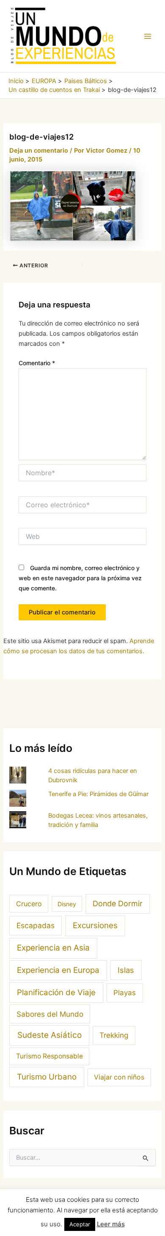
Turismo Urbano (47, 1077)
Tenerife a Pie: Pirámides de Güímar (98, 794)
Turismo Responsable (49, 1056)
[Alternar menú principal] (148, 36)
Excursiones (95, 925)
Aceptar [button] (79, 1224)
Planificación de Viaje (56, 992)
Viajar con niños (119, 1077)
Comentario (37, 362)
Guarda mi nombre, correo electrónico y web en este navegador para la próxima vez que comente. (80, 578)
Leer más (111, 1224)
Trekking (113, 1035)
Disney (67, 903)
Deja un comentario (38, 150)
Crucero (29, 903)
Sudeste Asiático (49, 1035)
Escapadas (35, 925)
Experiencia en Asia (53, 948)
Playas (124, 992)
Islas (126, 970)
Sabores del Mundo (49, 1014)
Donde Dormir (118, 903)
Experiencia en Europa (58, 970)
